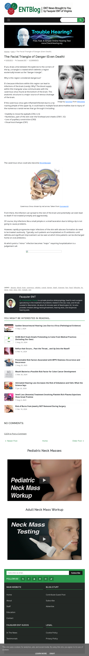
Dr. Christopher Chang (28, 300)
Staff (8, 606)
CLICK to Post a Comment (15, 434)
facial (71, 288)
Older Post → (78, 441)
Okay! (52, 653)
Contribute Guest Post (55, 594)
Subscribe (75, 573)
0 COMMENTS (34, 60)
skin (19, 290)
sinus (15, 290)
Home (45, 441)
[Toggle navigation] (9, 20)
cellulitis (38, 288)
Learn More (41, 653)
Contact (9, 618)
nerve (6, 290)
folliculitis (77, 288)
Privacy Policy (52, 638)
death (55, 288)
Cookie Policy (51, 632)
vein (29, 290)
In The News (11, 632)
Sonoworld (64, 206)
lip (82, 288)
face (66, 288)
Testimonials (11, 638)
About (9, 600)
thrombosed (45, 163)
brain (24, 288)
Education (10, 612)
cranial (43, 288)
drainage (61, 288)
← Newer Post (11, 441)
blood (19, 288)
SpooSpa (68, 102)
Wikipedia (81, 102)
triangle (25, 290)
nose (11, 290)
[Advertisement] (44, 142)
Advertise (50, 606)
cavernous (30, 288)
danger (49, 288)
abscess (13, 288)
